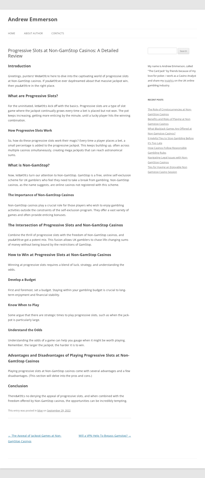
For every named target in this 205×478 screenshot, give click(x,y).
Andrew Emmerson (32, 19)
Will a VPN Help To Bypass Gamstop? (105, 436)
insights (169, 80)
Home (11, 33)
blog (40, 410)
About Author (33, 33)
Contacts (57, 33)
